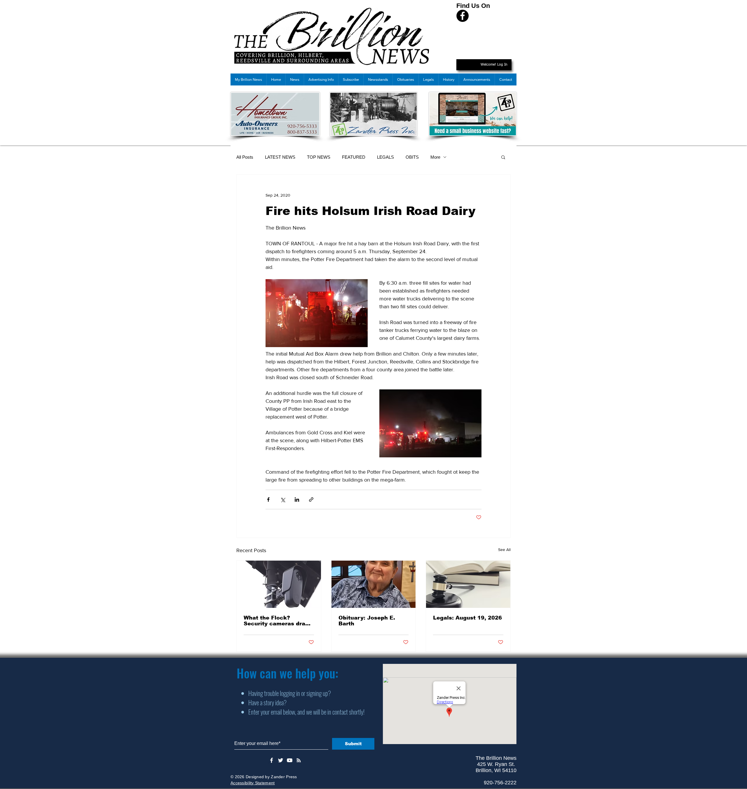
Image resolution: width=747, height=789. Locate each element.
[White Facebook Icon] (271, 760)
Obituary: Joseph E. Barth (366, 621)
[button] (503, 157)
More (435, 157)
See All (504, 549)
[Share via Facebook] (268, 499)
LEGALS (385, 157)
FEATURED (353, 157)
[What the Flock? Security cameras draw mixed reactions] (279, 584)
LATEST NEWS (280, 157)
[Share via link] (311, 499)
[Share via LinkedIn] (297, 499)
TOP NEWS (318, 157)
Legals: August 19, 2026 (467, 618)
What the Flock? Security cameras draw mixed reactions (277, 621)
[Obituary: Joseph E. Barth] (373, 584)
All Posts (244, 157)
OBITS (412, 157)
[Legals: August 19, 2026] (468, 584)
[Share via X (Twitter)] (282, 499)
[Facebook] (462, 16)
